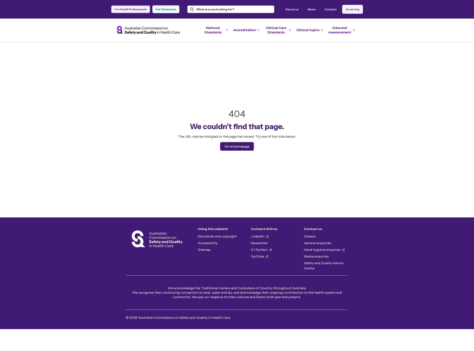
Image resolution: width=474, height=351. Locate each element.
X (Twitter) (259, 250)
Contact (331, 9)
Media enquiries (316, 256)
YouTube (258, 256)
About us (292, 9)
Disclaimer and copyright (217, 236)
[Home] (157, 240)
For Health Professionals (131, 9)
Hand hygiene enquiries (322, 250)
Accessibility (207, 243)
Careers (310, 236)
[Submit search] (192, 9)
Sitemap (204, 250)
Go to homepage (237, 146)
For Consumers (166, 9)
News (312, 9)
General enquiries (317, 243)
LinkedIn (258, 236)
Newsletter (259, 243)
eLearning (352, 9)
